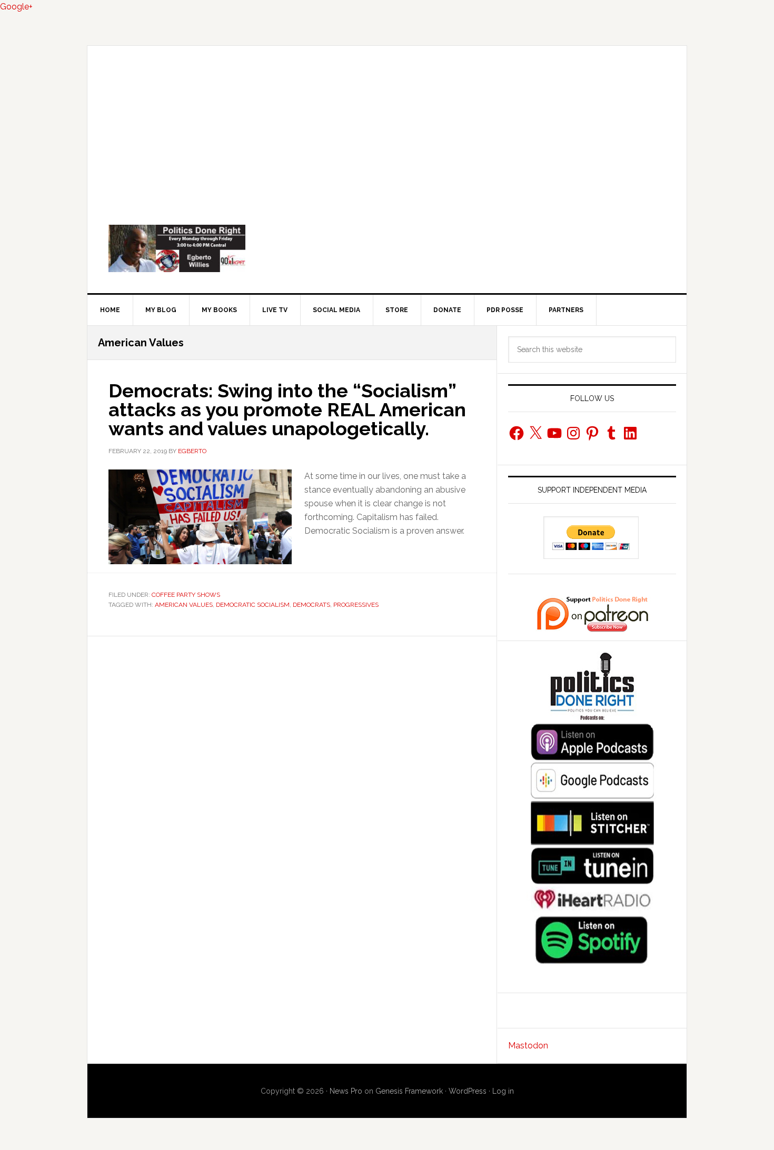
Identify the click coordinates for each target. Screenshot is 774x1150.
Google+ (16, 7)
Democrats (311, 604)
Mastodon (528, 1046)
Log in (503, 1091)
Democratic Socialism (253, 604)
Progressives (356, 604)
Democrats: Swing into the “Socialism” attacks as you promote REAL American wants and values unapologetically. (287, 409)
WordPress (468, 1091)
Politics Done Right (387, 248)
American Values (184, 604)
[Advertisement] (387, 124)
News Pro (346, 1091)
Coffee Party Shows (186, 594)
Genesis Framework (409, 1091)
